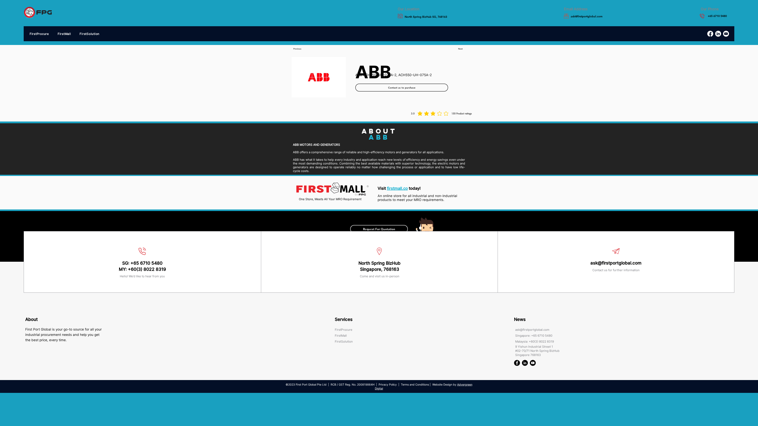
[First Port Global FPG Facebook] (517, 363)
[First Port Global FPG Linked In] (525, 363)
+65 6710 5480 (146, 263)
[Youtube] (726, 34)
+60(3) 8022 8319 (147, 269)
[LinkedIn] (718, 34)
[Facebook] (710, 34)
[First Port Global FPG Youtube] (533, 363)
